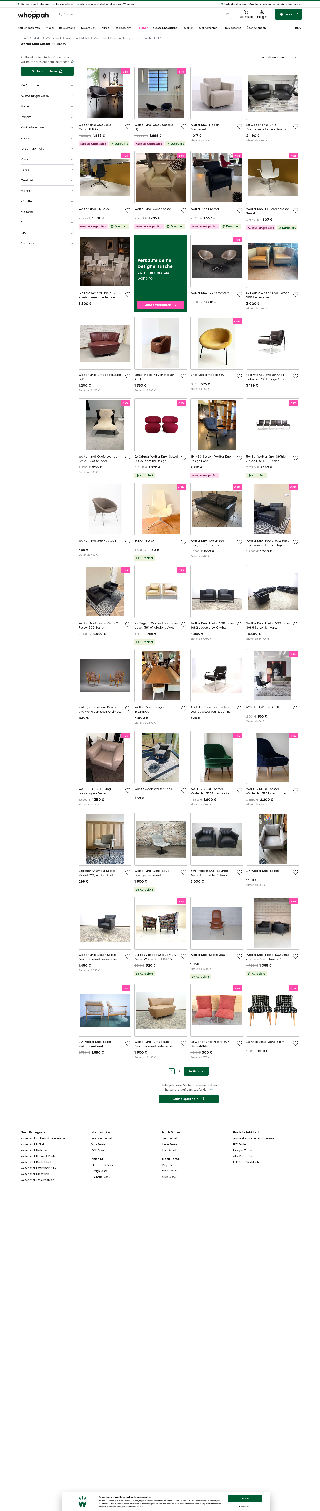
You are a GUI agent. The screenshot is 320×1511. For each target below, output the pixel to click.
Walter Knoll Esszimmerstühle (39, 1168)
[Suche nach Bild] (228, 14)
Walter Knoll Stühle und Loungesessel (116, 38)
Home (24, 38)
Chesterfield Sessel (102, 1165)
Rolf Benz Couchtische (246, 1162)
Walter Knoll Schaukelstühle (37, 1180)
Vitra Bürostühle (243, 1156)
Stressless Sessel (101, 1138)
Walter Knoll (53, 38)
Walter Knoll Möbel (77, 38)
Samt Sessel (169, 1138)
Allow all (245, 1498)
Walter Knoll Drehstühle (35, 1174)
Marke (37, 38)
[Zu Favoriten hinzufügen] (127, 126)
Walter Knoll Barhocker (35, 1150)
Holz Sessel (169, 1150)
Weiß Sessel (169, 1171)
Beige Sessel (169, 1165)
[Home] (34, 14)
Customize (243, 1506)
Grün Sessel (169, 1177)
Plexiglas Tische (242, 1150)
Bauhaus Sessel (100, 1177)
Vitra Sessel (98, 1144)
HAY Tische (239, 1144)
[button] (220, 4)
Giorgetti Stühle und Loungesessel (253, 1138)
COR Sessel (98, 1150)
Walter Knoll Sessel (156, 38)
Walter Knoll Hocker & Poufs (38, 1156)
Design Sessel (99, 1171)
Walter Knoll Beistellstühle (36, 1162)
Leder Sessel (169, 1144)
